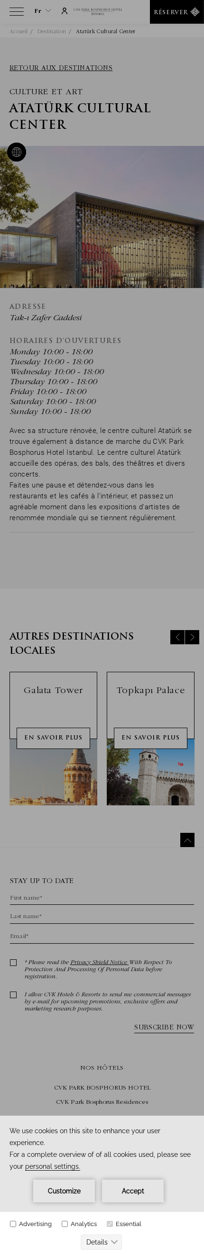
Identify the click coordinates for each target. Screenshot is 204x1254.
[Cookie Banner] (102, 1185)
